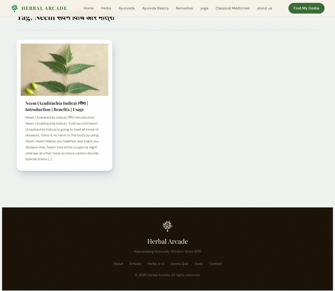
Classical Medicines (233, 8)
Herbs (106, 8)
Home (88, 8)
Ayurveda (127, 8)
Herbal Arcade (44, 8)
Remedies (184, 8)
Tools (198, 263)
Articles (135, 263)
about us (264, 8)
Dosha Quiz (179, 263)
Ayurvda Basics (155, 8)
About (118, 263)
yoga (204, 8)
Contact (215, 263)
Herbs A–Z (156, 263)
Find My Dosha (306, 8)
